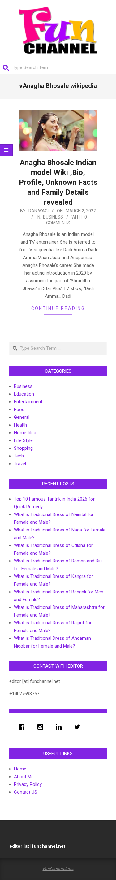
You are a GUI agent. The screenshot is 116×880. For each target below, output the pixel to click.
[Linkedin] (60, 727)
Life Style (23, 440)
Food (19, 409)
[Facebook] (23, 727)
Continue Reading (58, 308)
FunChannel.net (58, 868)
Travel (20, 463)
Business (53, 217)
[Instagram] (41, 727)
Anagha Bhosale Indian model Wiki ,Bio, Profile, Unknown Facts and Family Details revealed (58, 182)
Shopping (23, 448)
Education (24, 394)
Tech (19, 456)
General (21, 417)
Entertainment (28, 402)
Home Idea (25, 433)
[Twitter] (79, 727)
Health (20, 425)
